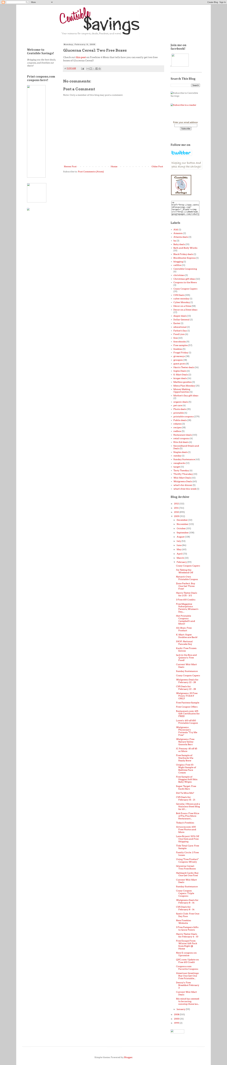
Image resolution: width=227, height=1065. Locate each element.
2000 (177, 1019)
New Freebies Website (183, 921)
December (182, 520)
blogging (178, 261)
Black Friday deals (183, 254)
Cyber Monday (181, 302)
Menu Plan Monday (184, 385)
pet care (177, 405)
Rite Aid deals (181, 442)
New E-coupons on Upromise (186, 954)
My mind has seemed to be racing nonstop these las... (187, 1001)
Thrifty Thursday (183, 474)
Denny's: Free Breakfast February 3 (187, 985)
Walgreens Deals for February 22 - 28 (187, 680)
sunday (177, 455)
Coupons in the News (185, 282)
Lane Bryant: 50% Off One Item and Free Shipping (187, 839)
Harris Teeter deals (183, 367)
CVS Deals (178, 295)
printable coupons (183, 416)
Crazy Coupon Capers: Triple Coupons (185, 893)
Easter (176, 323)
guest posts (179, 363)
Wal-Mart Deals (182, 477)
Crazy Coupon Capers (185, 288)
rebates (177, 424)
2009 (177, 516)
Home (114, 166)
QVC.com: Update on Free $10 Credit (187, 960)
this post (81, 57)
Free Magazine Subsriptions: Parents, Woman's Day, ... (187, 608)
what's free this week (184, 489)
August (181, 537)
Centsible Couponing (185, 269)
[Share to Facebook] (96, 68)
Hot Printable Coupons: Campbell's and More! (185, 620)
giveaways (179, 356)
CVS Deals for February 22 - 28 (186, 687)
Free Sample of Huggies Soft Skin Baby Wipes (187, 779)
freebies (177, 349)
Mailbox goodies (182, 382)
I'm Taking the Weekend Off (184, 571)
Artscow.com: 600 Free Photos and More (186, 829)
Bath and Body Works (185, 248)
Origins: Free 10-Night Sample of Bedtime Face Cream (186, 768)
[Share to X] (93, 68)
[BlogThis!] (90, 68)
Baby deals (179, 244)
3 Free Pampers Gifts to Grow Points (187, 928)
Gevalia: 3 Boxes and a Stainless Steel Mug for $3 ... (188, 806)
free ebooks (179, 341)
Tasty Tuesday (181, 470)
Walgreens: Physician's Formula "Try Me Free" (186, 731)
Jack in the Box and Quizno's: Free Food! (186, 657)
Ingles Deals (179, 371)
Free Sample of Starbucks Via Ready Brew (184, 758)
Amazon (178, 233)
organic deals (180, 402)
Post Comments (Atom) (91, 171)
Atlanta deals (180, 237)
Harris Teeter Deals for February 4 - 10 (187, 935)
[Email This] (87, 68)
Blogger (128, 1057)
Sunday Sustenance (184, 459)
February (182, 562)
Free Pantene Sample (187, 702)
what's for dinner (182, 485)
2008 (177, 1014)
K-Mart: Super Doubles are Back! (187, 635)
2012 (176, 503)
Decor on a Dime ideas (185, 309)
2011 (176, 508)
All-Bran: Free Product (184, 629)
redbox (177, 431)
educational (180, 327)
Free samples (180, 345)
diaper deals (180, 316)
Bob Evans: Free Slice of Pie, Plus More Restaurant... (187, 816)
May (179, 549)
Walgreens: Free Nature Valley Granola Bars (185, 742)
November (183, 524)
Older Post (157, 166)
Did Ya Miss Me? (185, 793)
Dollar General (181, 319)
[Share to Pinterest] (99, 68)
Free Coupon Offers (187, 707)
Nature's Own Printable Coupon (187, 578)
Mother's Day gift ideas (185, 395)
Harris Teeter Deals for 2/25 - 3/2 (186, 594)
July (179, 541)
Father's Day (180, 330)
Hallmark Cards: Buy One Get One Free (187, 874)
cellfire (177, 265)
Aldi (175, 229)
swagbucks (179, 463)
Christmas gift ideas (184, 279)
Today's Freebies (185, 822)
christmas (179, 275)
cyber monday (181, 298)
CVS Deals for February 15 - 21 (185, 798)
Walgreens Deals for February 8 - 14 (187, 901)
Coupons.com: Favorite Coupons (187, 967)
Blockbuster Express (184, 258)
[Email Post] (82, 68)
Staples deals (180, 452)
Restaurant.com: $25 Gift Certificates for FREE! (188, 714)
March (181, 558)
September (183, 532)
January (181, 1009)
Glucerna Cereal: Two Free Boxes (186, 867)
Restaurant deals (182, 435)
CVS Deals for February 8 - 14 (185, 908)
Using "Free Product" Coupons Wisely (187, 860)
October (181, 528)
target (176, 467)
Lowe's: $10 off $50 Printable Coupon (187, 721)
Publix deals (180, 420)
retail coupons (181, 438)
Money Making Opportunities (181, 390)
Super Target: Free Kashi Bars (186, 787)
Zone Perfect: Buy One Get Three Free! (185, 586)
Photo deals (179, 409)
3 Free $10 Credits (185, 599)
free (175, 338)
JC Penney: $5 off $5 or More (186, 749)
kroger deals (180, 378)
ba (174, 240)
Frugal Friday (180, 352)
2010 (176, 512)
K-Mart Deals (180, 374)
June (179, 545)
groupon (178, 360)
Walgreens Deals (182, 481)
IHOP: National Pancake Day (184, 642)
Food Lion (179, 334)
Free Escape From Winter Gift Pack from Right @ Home (186, 945)
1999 (177, 1023)
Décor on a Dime (182, 306)
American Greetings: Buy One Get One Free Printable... (187, 976)
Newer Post (70, 166)
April (180, 553)
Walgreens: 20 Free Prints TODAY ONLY (187, 696)
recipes (177, 427)
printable (178, 413)
